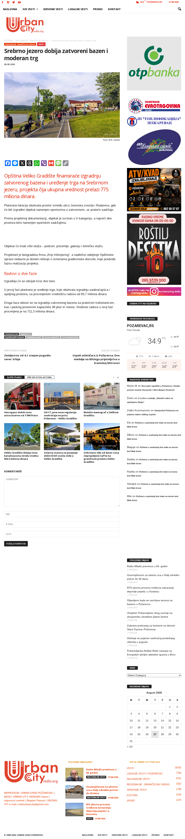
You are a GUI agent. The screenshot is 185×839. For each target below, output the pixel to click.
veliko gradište (51, 337)
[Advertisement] (119, 25)
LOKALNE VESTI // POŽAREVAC (145, 773)
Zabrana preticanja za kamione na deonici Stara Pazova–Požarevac (151, 627)
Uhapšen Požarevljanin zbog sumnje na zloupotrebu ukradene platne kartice (149, 614)
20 (155, 727)
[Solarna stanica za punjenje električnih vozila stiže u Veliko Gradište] (62, 436)
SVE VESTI (29, 9)
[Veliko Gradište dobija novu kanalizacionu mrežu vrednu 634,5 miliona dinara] (22, 436)
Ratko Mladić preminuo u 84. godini (147, 566)
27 (155, 734)
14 (162, 720)
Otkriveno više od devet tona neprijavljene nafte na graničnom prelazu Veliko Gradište (101, 457)
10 (131, 720)
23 (177, 727)
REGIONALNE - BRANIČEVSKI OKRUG (20, 44)
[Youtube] (19, 2)
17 (131, 727)
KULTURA (132, 795)
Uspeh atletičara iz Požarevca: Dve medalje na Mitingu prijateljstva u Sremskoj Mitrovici (96, 359)
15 (169, 720)
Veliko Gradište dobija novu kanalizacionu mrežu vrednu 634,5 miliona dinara (21, 455)
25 (138, 734)
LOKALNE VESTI (78, 9)
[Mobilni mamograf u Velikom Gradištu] (102, 396)
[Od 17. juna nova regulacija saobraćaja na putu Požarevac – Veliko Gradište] (62, 396)
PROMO (98, 9)
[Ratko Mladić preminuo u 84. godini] (74, 774)
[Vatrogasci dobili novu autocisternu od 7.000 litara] (22, 396)
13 (155, 720)
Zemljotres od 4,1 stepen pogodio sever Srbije (27, 357)
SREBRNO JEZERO (34, 337)
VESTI (41, 44)
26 (147, 734)
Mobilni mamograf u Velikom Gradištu (101, 414)
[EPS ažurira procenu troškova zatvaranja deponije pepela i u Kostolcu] (74, 809)
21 (162, 727)
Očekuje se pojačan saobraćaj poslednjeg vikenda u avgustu (151, 640)
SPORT (131, 800)
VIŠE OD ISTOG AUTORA (39, 377)
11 (139, 720)
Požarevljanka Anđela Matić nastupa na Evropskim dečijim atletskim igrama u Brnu (151, 652)
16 (177, 720)
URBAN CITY (26, 334)
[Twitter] (14, 2)
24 (131, 734)
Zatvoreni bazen (70, 337)
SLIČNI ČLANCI (14, 377)
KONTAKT (114, 9)
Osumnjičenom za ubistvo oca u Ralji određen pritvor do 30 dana (153, 577)
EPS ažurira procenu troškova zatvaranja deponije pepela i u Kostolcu (150, 589)
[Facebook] (2, 2)
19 (147, 727)
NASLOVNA (10, 9)
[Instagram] (8, 2)
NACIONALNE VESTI (96, 777)
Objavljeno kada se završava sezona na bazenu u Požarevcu (150, 602)
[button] (179, 9)
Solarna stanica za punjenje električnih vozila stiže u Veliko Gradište (61, 455)
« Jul (129, 746)
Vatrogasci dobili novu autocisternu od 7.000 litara (21, 414)
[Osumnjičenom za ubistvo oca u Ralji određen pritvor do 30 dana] (74, 792)
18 (138, 727)
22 (169, 727)
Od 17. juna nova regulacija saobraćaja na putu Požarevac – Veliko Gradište (60, 415)
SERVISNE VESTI (53, 9)
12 (147, 720)
